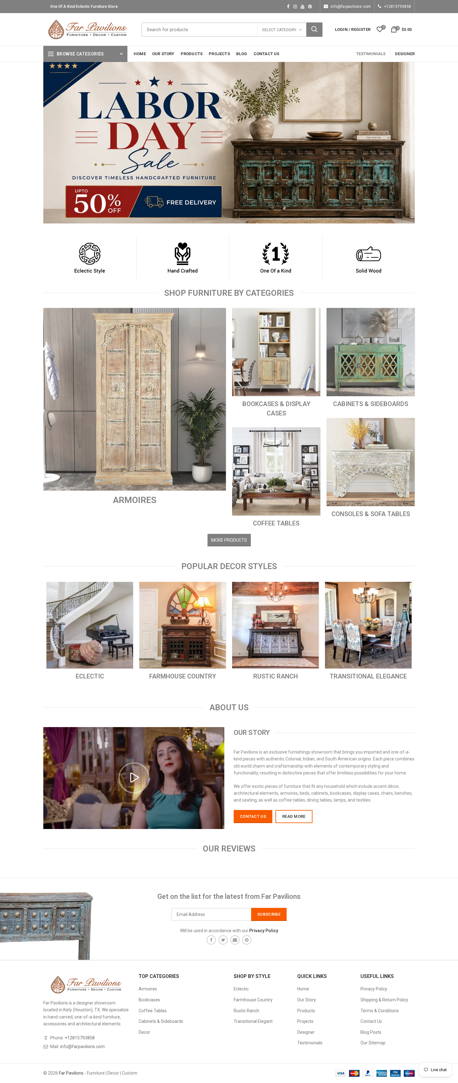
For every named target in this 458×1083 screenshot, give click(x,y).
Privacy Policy (373, 988)
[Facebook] (211, 940)
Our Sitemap (372, 1042)
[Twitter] (223, 940)
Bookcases (149, 999)
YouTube (302, 6)
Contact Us (371, 1021)
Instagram (295, 6)
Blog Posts (370, 1032)
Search (314, 29)
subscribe (268, 914)
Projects (305, 1021)
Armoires (148, 988)
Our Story (306, 999)
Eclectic (241, 988)
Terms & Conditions (379, 1010)
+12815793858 (397, 6)
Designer (306, 1032)
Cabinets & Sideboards (161, 1021)
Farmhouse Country (253, 999)
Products (306, 1010)
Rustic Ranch (246, 1010)
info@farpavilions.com (351, 6)
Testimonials (309, 1042)
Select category (279, 29)
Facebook (288, 6)
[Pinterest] (246, 940)
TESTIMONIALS (370, 53)
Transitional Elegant (253, 1021)
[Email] (235, 940)
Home (303, 988)
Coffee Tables (153, 1010)
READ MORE (294, 816)
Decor (144, 1032)
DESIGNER (405, 53)
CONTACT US (253, 816)
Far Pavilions (71, 1073)
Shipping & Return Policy (384, 999)
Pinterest (310, 6)
